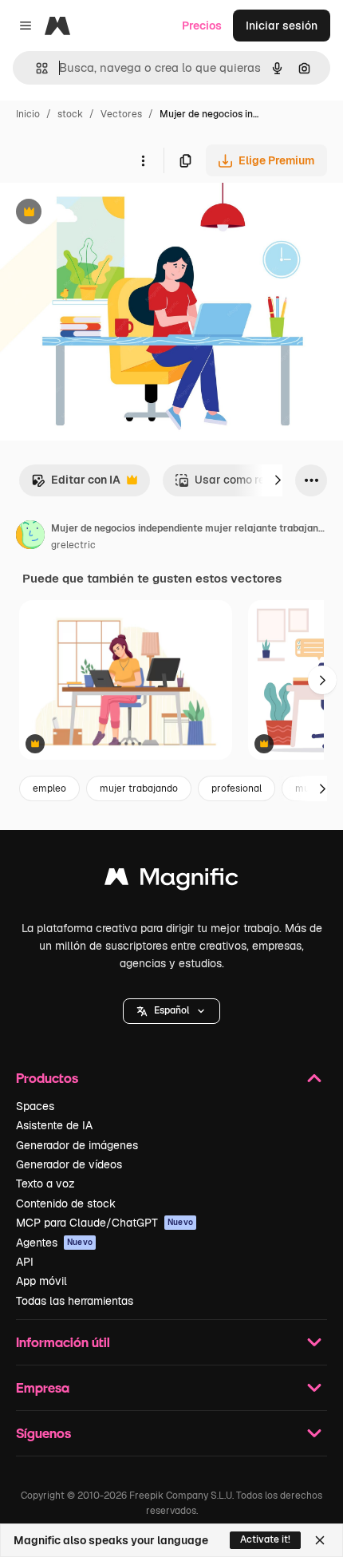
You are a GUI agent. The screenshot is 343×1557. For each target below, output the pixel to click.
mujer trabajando (139, 788)
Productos (47, 1077)
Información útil (63, 1342)
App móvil (41, 1281)
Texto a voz (45, 1183)
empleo (49, 788)
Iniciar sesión (281, 25)
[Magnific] (171, 880)
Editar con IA (75, 484)
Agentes (54, 1242)
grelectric (73, 545)
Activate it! (265, 1539)
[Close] (319, 1540)
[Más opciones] (143, 160)
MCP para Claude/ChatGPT (104, 1222)
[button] (171, 1011)
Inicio (28, 114)
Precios (202, 25)
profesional (236, 788)
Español (171, 1010)
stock (70, 114)
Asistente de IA (54, 1125)
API (25, 1262)
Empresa (42, 1387)
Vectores (121, 114)
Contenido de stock (66, 1203)
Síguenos (43, 1433)
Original (102, 213)
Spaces (35, 1106)
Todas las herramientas (74, 1301)
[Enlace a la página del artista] (30, 537)
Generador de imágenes (77, 1145)
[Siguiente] (277, 480)
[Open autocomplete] (35, 68)
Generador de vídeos (69, 1164)
